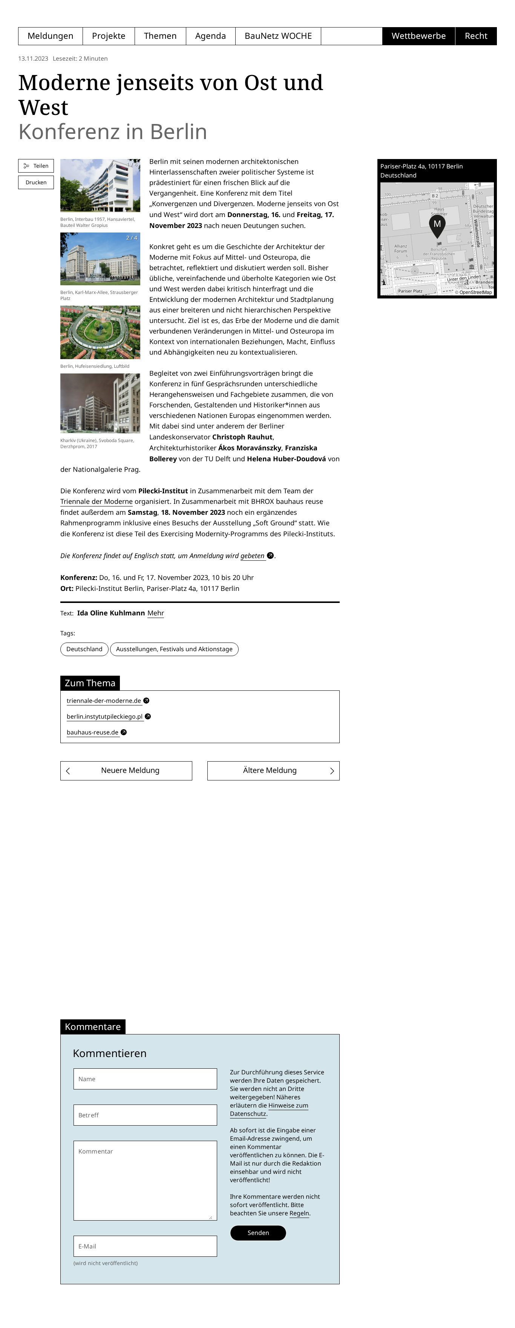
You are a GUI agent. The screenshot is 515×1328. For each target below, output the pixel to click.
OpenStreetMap (476, 292)
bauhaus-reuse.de (92, 732)
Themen (160, 36)
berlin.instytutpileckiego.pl (105, 717)
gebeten (252, 555)
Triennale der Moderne (96, 501)
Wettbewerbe (419, 36)
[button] (437, 227)
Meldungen (51, 36)
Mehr (155, 613)
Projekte (109, 36)
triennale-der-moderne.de (104, 701)
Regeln (299, 1213)
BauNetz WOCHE (278, 36)
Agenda (210, 36)
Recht (476, 36)
